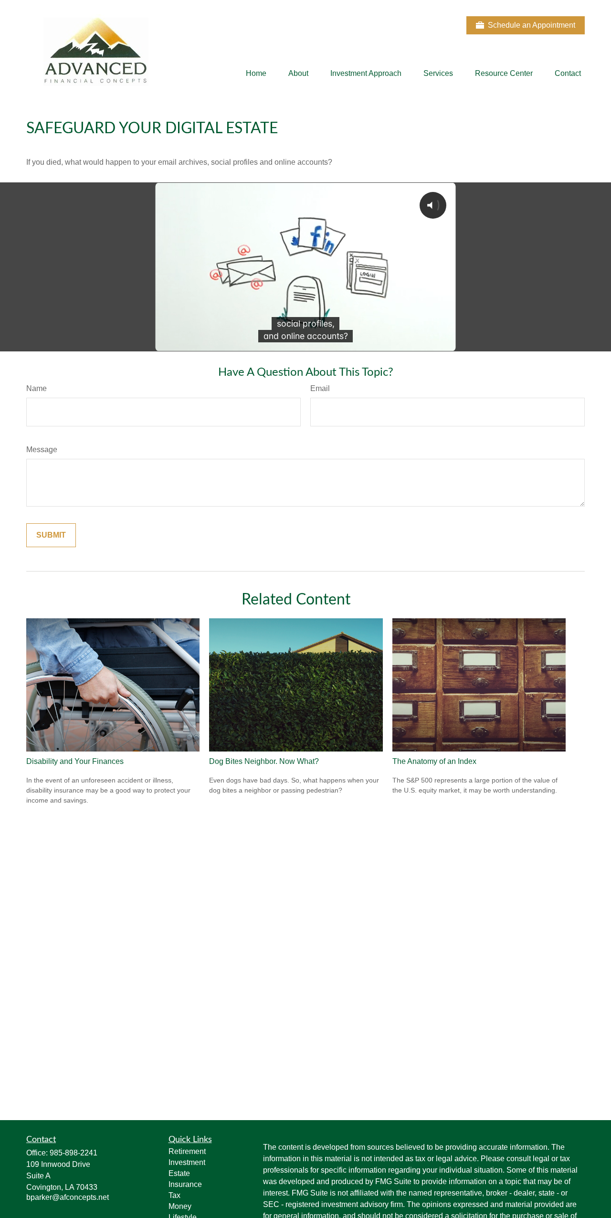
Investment (187, 1162)
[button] (256, 73)
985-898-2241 (73, 1153)
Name (36, 388)
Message (41, 449)
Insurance (185, 1184)
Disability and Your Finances (75, 761)
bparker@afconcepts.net (67, 1197)
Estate (179, 1173)
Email (320, 388)
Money (180, 1206)
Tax (174, 1195)
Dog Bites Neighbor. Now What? (264, 761)
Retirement (187, 1151)
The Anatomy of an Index (434, 761)
